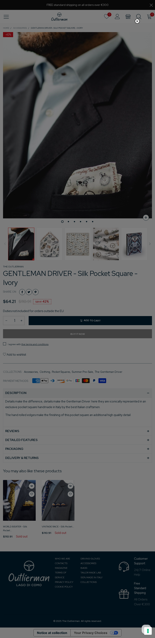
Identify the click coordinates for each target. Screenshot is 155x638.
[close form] (137, 21)
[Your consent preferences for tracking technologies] (148, 631)
